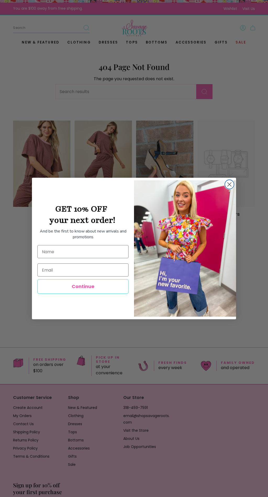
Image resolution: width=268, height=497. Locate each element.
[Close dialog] (229, 184)
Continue (83, 286)
